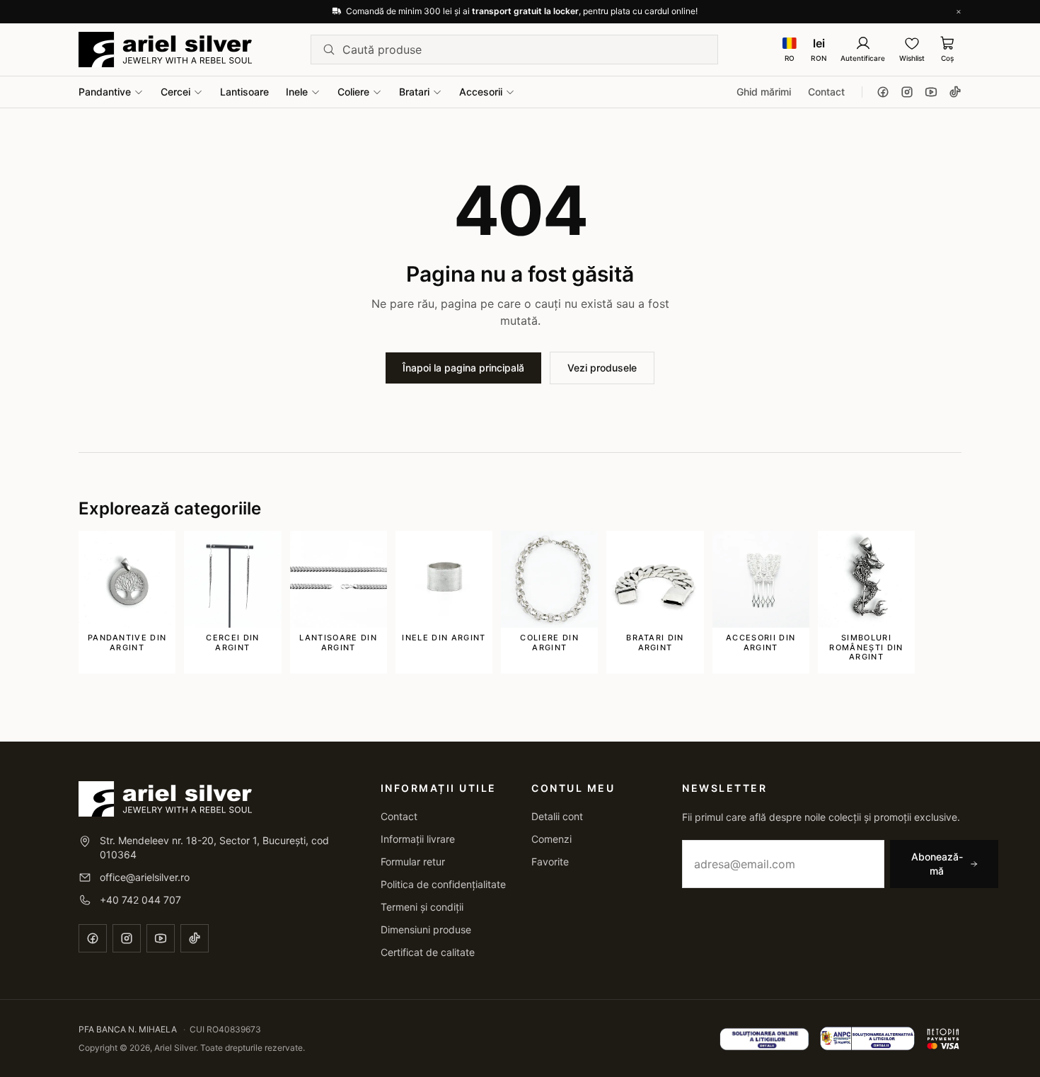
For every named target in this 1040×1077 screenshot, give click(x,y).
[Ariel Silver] (165, 49)
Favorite (550, 862)
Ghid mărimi (763, 92)
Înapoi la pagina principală (463, 368)
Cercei (175, 92)
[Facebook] (883, 92)
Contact (826, 92)
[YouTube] (931, 92)
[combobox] (524, 49)
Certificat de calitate (428, 952)
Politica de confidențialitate (443, 884)
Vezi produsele (602, 368)
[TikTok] (955, 92)
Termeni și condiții (422, 907)
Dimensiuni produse (426, 929)
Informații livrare (418, 839)
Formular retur (413, 862)
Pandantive (105, 92)
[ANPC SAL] (764, 1039)
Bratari (414, 92)
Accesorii (480, 92)
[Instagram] (907, 92)
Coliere (353, 92)
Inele (297, 92)
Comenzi (551, 839)
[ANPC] (867, 1039)
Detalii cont (557, 816)
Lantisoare (244, 92)
